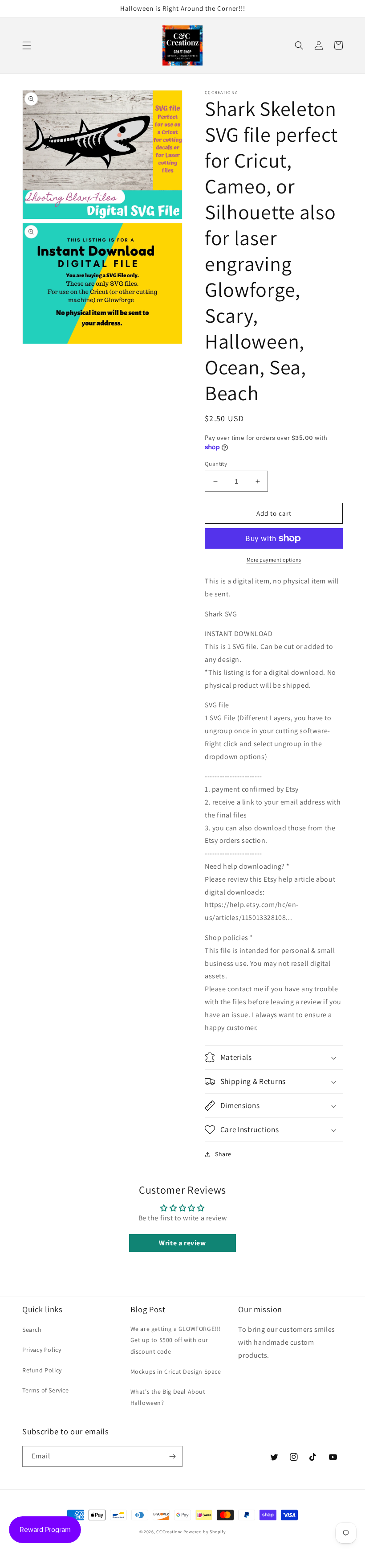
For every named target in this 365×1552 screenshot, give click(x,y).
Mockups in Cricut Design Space (175, 1371)
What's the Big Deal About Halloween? (168, 1397)
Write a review (182, 1243)
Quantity (216, 464)
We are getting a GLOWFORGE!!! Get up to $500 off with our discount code (175, 1340)
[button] (26, 45)
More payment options (274, 559)
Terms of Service (45, 1390)
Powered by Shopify (204, 1532)
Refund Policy (42, 1370)
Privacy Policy (41, 1350)
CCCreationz (169, 1532)
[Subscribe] (172, 1456)
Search (32, 1330)
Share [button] (223, 1154)
